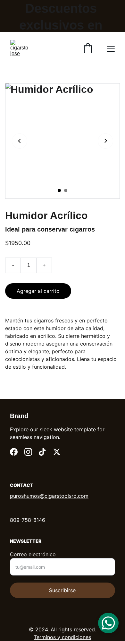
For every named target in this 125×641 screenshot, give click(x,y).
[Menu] (111, 49)
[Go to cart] (87, 49)
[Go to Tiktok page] (42, 452)
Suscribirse (62, 590)
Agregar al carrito (38, 291)
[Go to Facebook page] (14, 452)
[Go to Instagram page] (28, 452)
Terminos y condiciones (62, 637)
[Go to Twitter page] (57, 452)
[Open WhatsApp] (108, 623)
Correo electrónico (33, 554)
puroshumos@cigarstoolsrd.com (49, 496)
